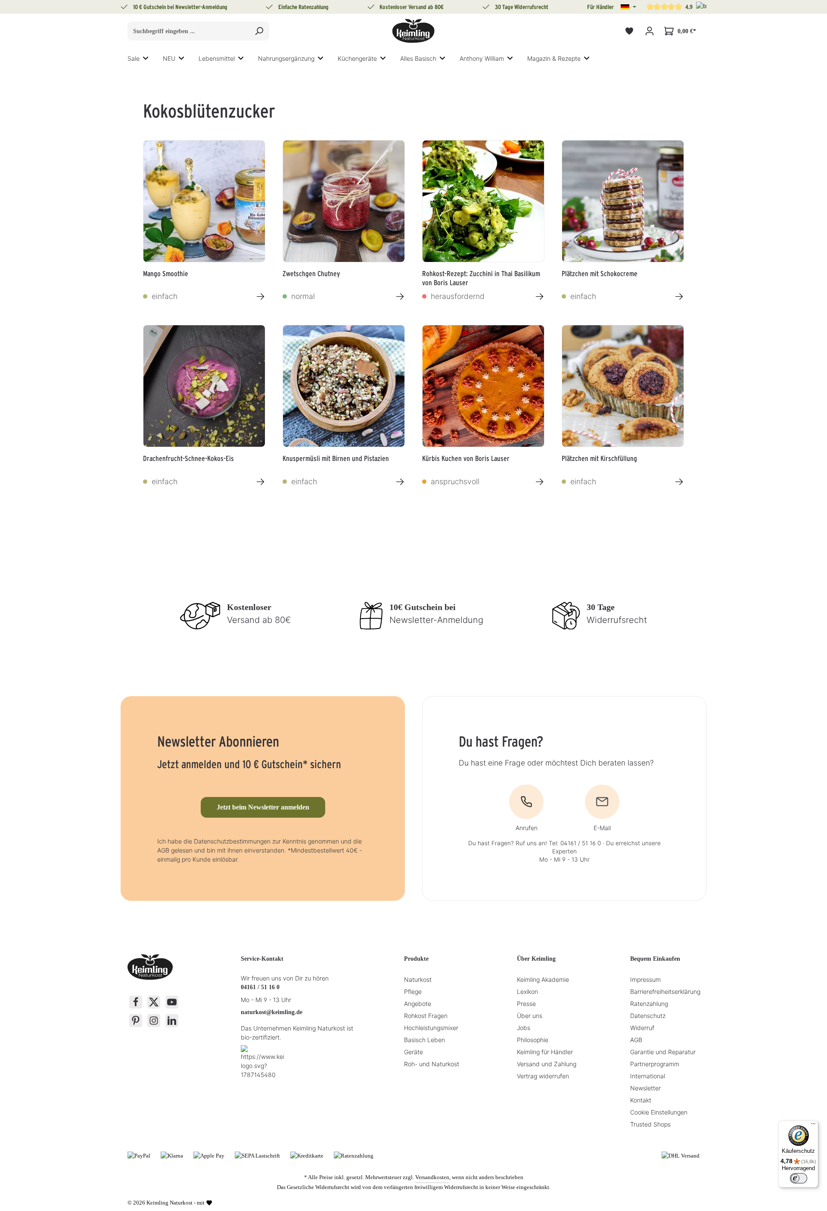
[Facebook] (135, 1002)
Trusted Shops (650, 1124)
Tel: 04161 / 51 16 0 (575, 843)
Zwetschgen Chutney (311, 273)
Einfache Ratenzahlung (303, 6)
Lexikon (527, 991)
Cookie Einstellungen (658, 1112)
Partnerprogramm (654, 1064)
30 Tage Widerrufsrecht (521, 6)
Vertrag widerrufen (543, 1076)
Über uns (529, 1015)
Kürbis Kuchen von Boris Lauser (466, 458)
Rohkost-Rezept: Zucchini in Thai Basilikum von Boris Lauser (481, 277)
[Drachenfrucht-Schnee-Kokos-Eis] (204, 386)
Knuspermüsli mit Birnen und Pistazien (336, 458)
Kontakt (640, 1100)
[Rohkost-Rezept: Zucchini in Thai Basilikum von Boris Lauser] (483, 201)
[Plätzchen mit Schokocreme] (623, 201)
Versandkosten (432, 1177)
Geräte (413, 1051)
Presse (526, 1003)
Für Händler (600, 6)
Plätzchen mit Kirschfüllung (599, 458)
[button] (628, 7)
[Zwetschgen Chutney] (343, 201)
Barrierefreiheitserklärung (665, 991)
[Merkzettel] (629, 31)
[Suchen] (259, 31)
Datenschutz (647, 1015)
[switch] (798, 1178)
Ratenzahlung (649, 1003)
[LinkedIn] (171, 1020)
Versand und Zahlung (546, 1064)
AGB (636, 1039)
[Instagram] (153, 1020)
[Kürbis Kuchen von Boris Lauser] (483, 386)
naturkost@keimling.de (271, 1012)
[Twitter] (153, 1002)
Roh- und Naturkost (431, 1064)
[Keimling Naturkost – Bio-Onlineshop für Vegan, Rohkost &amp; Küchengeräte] (413, 31)
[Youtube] (171, 1002)
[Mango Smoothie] (204, 201)
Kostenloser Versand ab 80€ (411, 6)
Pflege (413, 991)
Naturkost (418, 979)
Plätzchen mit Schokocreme (599, 273)
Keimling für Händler (545, 1051)
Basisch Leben (424, 1039)
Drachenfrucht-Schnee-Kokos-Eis (188, 458)
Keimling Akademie (543, 979)
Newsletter (645, 1088)
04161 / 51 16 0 (260, 987)
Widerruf (642, 1027)
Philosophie (532, 1039)
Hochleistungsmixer (431, 1027)
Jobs (523, 1027)
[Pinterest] (135, 1020)
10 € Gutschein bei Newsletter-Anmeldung (180, 6)
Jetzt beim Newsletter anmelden (263, 807)
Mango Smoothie (165, 273)
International (647, 1076)
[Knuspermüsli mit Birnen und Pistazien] (343, 386)
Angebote (417, 1003)
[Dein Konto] (649, 31)
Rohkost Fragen (426, 1015)
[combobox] (188, 31)
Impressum (645, 979)
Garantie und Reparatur (663, 1051)
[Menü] (813, 1126)
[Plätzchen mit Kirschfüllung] (623, 386)
